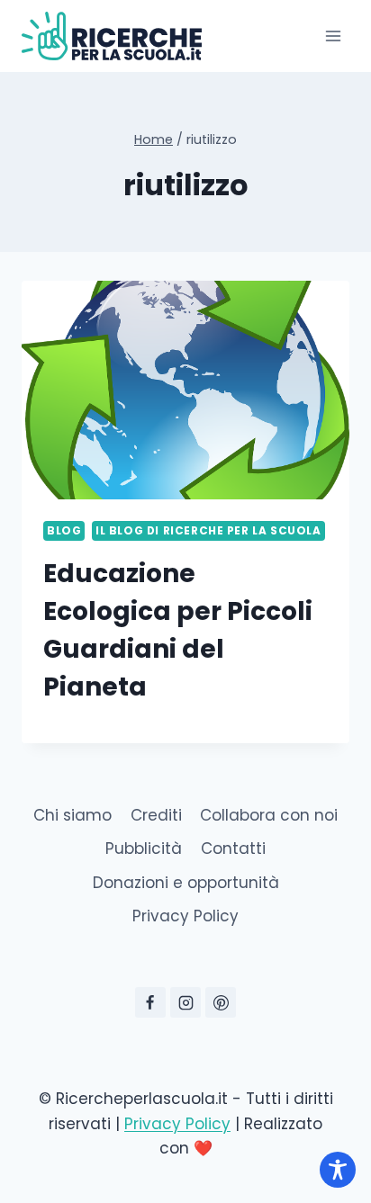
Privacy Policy (185, 916)
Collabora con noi (269, 815)
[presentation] (185, 390)
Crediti (156, 815)
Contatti (233, 848)
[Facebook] (150, 1002)
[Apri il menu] (332, 35)
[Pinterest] (220, 1002)
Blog (64, 531)
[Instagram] (185, 1002)
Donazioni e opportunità (186, 882)
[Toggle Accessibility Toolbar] (337, 1170)
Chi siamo (72, 815)
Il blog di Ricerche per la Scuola (208, 531)
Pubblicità (143, 848)
